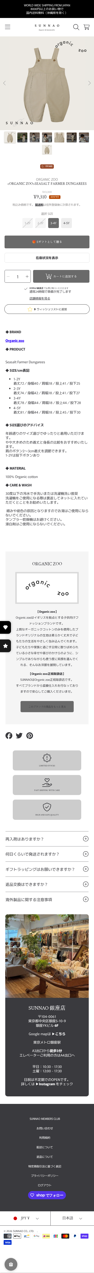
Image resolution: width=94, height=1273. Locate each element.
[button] (7, 27)
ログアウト (45, 1185)
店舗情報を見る (39, 298)
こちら (60, 1033)
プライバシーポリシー (44, 1176)
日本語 (67, 1218)
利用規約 (44, 1138)
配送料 (39, 205)
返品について (45, 1157)
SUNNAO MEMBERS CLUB (45, 1119)
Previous (5, 83)
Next (89, 83)
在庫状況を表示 (47, 257)
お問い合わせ (45, 1128)
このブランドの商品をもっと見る (47, 706)
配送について (45, 1147)
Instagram (47, 1083)
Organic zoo (14, 340)
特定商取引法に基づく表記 (44, 1166)
